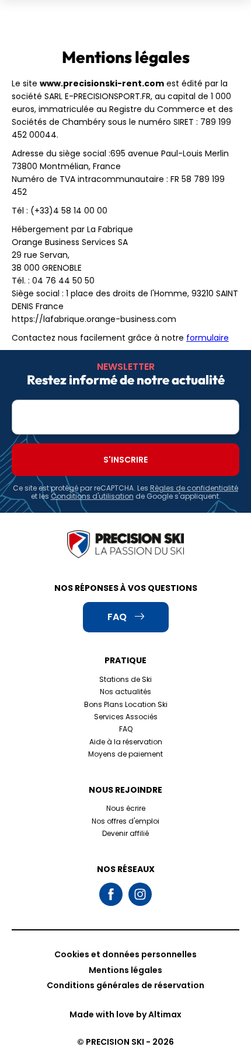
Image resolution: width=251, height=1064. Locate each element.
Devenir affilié (125, 833)
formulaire (207, 338)
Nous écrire (125, 808)
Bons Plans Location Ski (126, 704)
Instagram (140, 894)
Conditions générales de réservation (125, 985)
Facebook (111, 894)
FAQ (126, 729)
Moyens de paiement (125, 754)
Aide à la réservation (125, 742)
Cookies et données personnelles (125, 954)
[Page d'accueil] (125, 545)
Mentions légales (125, 970)
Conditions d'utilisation (92, 496)
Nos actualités (125, 691)
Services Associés (126, 717)
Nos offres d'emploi (125, 821)
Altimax (165, 1014)
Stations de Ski (125, 679)
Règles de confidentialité (194, 488)
